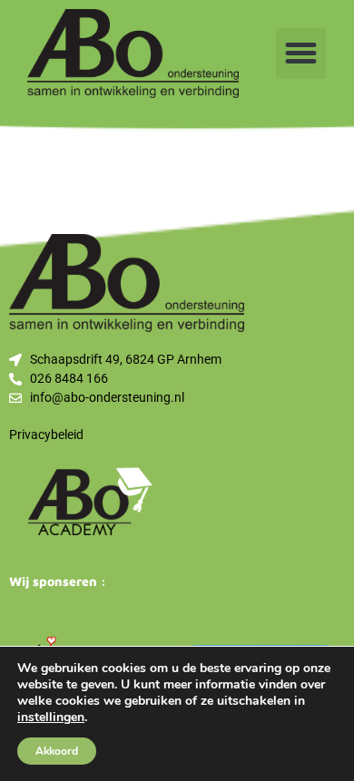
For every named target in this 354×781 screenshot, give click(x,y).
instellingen (50, 717)
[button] (301, 53)
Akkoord (56, 751)
